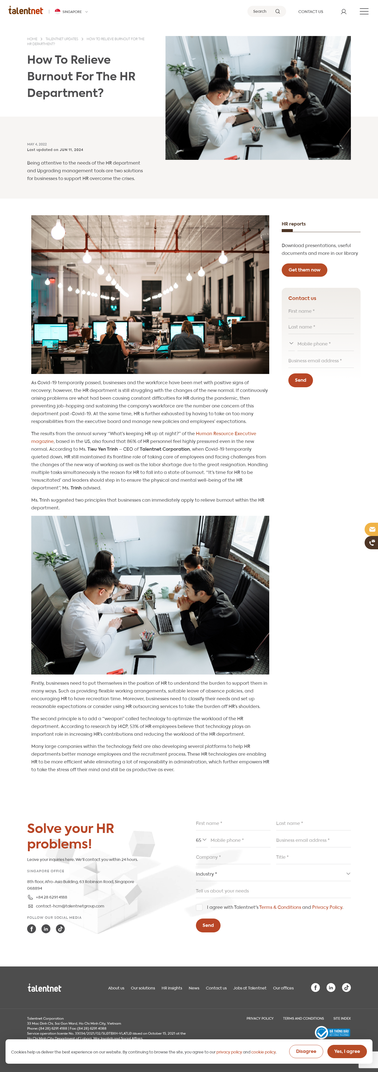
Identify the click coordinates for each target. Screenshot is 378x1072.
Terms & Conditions (280, 907)
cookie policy (263, 1051)
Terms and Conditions (303, 1017)
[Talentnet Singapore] (25, 10)
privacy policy (229, 1051)
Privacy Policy (327, 907)
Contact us (216, 987)
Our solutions (143, 987)
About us (116, 987)
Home (32, 39)
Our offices (283, 987)
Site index (342, 1017)
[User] (343, 11)
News (194, 987)
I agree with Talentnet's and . (275, 907)
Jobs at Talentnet (249, 987)
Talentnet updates (62, 39)
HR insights (172, 987)
